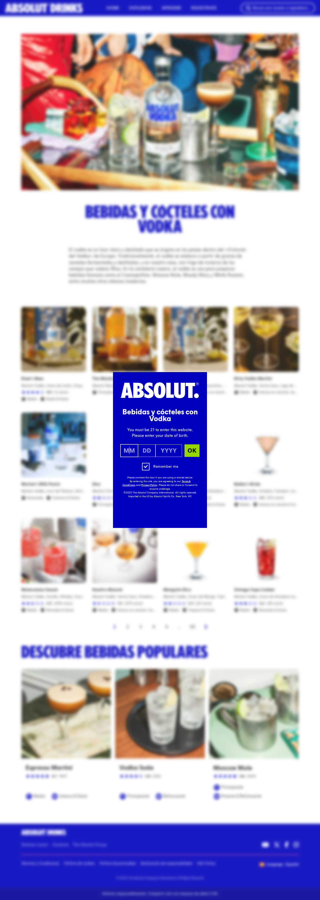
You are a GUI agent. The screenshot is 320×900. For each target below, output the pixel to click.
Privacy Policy (149, 485)
